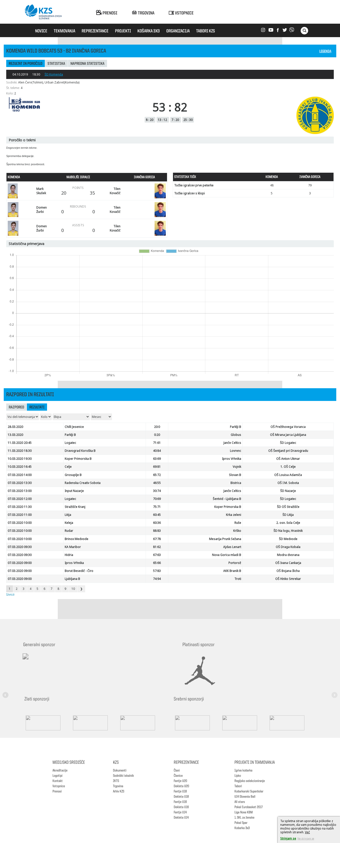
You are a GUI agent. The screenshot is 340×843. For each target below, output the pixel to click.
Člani (177, 770)
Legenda (325, 51)
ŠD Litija (288, 515)
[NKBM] (197, 722)
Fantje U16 (180, 802)
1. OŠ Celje (288, 466)
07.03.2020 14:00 (20, 475)
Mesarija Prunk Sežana (225, 539)
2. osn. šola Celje (288, 523)
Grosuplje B (73, 475)
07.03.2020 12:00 (20, 499)
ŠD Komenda (54, 74)
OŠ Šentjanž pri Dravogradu (288, 451)
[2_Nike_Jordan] (206, 670)
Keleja (69, 523)
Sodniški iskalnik (123, 775)
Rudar (69, 531)
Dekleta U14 (181, 817)
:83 (157, 531)
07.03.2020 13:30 (20, 483)
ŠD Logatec (288, 443)
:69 (157, 499)
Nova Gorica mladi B (226, 555)
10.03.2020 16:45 (20, 466)
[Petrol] (95, 722)
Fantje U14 (180, 812)
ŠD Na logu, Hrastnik (288, 531)
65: (157, 475)
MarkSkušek (41, 191)
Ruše (237, 523)
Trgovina (118, 786)
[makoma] (244, 722)
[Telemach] (58, 660)
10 (73, 589)
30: (157, 491)
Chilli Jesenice (74, 427)
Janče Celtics (232, 443)
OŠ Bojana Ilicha (288, 571)
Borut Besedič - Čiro (79, 571)
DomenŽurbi (41, 209)
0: (157, 435)
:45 (157, 515)
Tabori (238, 786)
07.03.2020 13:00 (20, 491)
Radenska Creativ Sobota (83, 483)
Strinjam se (288, 838)
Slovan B (235, 475)
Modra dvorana (288, 555)
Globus (236, 435)
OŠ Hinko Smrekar (288, 579)
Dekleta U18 (181, 796)
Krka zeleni (233, 515)
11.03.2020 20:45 (20, 443)
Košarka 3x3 (242, 828)
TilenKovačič (115, 191)
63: (157, 459)
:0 (157, 427)
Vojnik (237, 466)
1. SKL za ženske (244, 817)
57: (157, 571)
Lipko (237, 775)
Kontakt (58, 781)
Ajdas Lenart (232, 547)
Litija (68, 515)
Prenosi (57, 791)
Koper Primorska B (78, 459)
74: (157, 579)
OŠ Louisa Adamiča (288, 475)
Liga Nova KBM (243, 812)
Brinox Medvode (76, 539)
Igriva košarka (243, 770)
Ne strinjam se (305, 838)
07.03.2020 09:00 (20, 563)
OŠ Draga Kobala (288, 547)
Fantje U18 (180, 791)
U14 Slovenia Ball (244, 796)
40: (157, 451)
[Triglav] (142, 722)
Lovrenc (235, 451)
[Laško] (292, 722)
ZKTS (116, 781)
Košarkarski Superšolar (248, 791)
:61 (157, 443)
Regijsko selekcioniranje (249, 781)
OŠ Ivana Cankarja (288, 563)
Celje (68, 466)
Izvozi (10, 594)
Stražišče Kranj (75, 507)
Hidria (69, 555)
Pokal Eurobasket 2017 (248, 807)
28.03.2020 (15, 427)
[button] (6, 692)
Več (307, 832)
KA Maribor (73, 547)
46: (157, 483)
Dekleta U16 (181, 807)
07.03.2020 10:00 (20, 523)
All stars (239, 802)
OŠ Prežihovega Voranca (288, 427)
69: (157, 466)
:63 (157, 555)
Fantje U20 (180, 781)
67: (157, 539)
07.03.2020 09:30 (20, 547)
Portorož (234, 563)
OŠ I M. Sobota (288, 483)
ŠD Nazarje (288, 491)
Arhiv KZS (118, 791)
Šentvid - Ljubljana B (227, 499)
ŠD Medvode (288, 539)
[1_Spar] (48, 722)
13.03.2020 (15, 435)
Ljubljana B (72, 579)
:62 (157, 547)
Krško (237, 531)
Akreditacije (60, 770)
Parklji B (235, 427)
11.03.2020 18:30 (20, 451)
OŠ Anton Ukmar (288, 459)
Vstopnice (59, 786)
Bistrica (235, 483)
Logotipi (57, 775)
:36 (157, 523)
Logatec (70, 443)
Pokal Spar (240, 823)
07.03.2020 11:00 (20, 515)
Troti (237, 579)
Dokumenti (119, 770)
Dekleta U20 (181, 786)
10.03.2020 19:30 (20, 459)
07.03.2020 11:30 (20, 507)
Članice (178, 775)
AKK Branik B (232, 571)
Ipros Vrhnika (231, 459)
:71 (157, 507)
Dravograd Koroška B (80, 451)
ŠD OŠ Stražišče (288, 507)
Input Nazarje (74, 491)
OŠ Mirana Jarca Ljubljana (288, 435)
